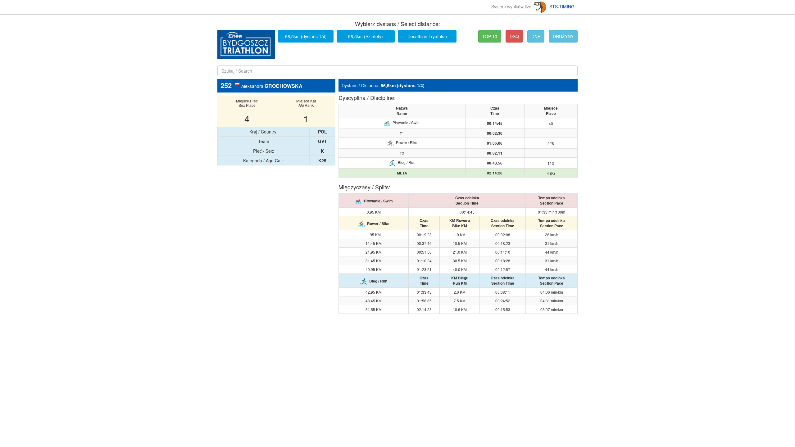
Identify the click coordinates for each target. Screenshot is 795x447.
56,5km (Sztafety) (365, 36)
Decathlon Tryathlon (427, 36)
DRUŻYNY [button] (563, 36)
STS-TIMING (562, 6)
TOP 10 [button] (489, 36)
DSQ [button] (514, 36)
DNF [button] (535, 36)
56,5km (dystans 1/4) (306, 36)
